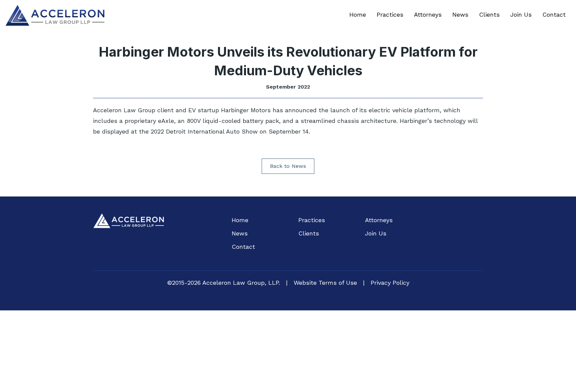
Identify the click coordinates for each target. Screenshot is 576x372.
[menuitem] (357, 14)
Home (357, 14)
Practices (390, 14)
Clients (489, 14)
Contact (554, 14)
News (460, 14)
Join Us (521, 14)
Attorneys (428, 14)
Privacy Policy (390, 282)
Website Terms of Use (325, 282)
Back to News (288, 166)
